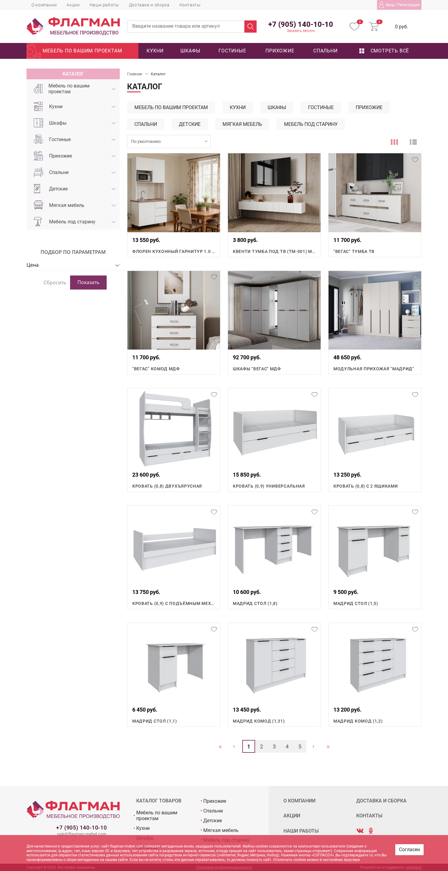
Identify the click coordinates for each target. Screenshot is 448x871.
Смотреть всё (389, 51)
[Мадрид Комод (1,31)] (274, 662)
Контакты (190, 4)
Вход (390, 5)
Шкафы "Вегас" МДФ (257, 368)
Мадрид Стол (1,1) (154, 721)
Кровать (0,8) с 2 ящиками (365, 486)
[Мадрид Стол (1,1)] (173, 662)
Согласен (409, 849)
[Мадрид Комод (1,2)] (375, 662)
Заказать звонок (301, 31)
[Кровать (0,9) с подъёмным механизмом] (173, 545)
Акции (73, 4)
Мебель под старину (72, 222)
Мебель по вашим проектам (82, 51)
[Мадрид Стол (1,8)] (274, 545)
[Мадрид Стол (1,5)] (375, 545)
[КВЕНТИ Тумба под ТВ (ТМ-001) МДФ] (274, 192)
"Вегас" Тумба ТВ (354, 251)
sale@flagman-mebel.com (81, 834)
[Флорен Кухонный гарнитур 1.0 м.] (173, 192)
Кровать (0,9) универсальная (269, 486)
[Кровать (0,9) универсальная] (274, 427)
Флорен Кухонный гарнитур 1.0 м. (173, 251)
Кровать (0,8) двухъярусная (167, 486)
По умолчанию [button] (146, 141)
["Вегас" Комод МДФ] (173, 310)
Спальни (325, 51)
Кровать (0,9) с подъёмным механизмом (173, 603)
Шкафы (190, 51)
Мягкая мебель (66, 205)
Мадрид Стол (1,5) (355, 603)
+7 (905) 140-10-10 (81, 827)
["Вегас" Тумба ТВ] (375, 192)
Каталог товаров (158, 801)
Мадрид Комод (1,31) (259, 721)
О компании (44, 4)
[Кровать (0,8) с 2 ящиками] (375, 427)
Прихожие (279, 51)
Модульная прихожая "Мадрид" (373, 368)
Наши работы (104, 4)
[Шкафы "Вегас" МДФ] (274, 310)
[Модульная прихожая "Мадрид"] (375, 310)
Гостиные (232, 51)
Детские (58, 189)
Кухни (155, 51)
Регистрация (408, 5)
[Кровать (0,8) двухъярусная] (173, 427)
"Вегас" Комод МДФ (156, 368)
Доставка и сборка (149, 4)
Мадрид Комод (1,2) (358, 721)
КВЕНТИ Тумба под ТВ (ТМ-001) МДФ (274, 251)
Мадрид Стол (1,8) (255, 603)
